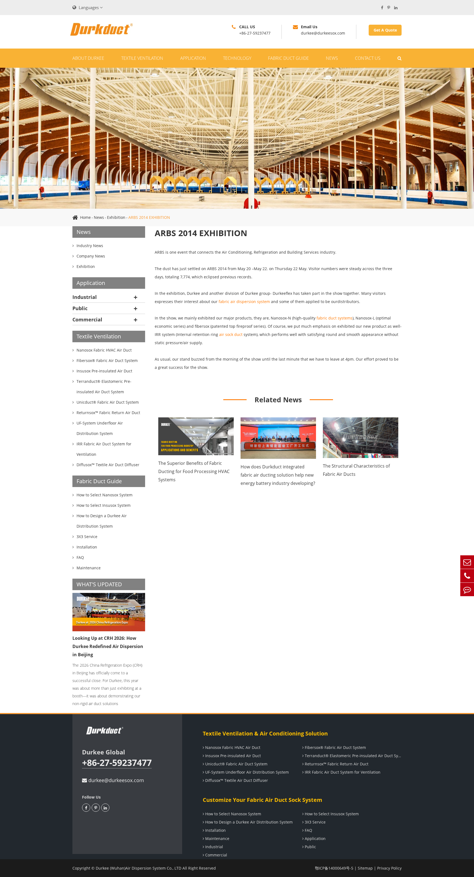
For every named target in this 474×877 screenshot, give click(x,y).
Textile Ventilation (142, 58)
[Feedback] (467, 589)
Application (193, 58)
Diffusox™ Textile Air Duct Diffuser (236, 780)
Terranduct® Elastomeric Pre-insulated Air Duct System (353, 755)
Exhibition (116, 217)
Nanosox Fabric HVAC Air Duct (232, 747)
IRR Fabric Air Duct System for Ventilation (342, 772)
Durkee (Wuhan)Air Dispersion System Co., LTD (138, 868)
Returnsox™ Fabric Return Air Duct (336, 763)
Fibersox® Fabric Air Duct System (335, 747)
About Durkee (88, 58)
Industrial (84, 297)
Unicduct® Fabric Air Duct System (235, 763)
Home (85, 217)
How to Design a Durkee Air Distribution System (248, 822)
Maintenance (216, 838)
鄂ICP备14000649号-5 (334, 868)
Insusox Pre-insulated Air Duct (232, 755)
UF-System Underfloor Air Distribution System (246, 772)
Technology (237, 58)
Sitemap (365, 868)
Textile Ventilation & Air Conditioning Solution (265, 733)
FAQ (308, 830)
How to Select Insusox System (331, 813)
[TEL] (467, 575)
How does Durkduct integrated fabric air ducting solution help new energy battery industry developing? (278, 475)
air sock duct (230, 334)
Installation (215, 830)
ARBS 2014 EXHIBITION (149, 217)
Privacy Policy (389, 868)
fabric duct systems (334, 318)
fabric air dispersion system (244, 301)
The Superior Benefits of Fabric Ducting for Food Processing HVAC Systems (194, 471)
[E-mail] (467, 562)
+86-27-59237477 (117, 762)
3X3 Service (315, 822)
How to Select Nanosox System (232, 813)
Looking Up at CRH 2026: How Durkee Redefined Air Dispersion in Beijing (107, 646)
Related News (278, 399)
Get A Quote (385, 30)
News (332, 58)
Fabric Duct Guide (288, 58)
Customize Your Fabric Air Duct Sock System (262, 800)
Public (80, 308)
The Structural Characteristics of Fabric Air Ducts (356, 470)
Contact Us (367, 58)
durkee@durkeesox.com (115, 780)
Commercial (87, 319)
